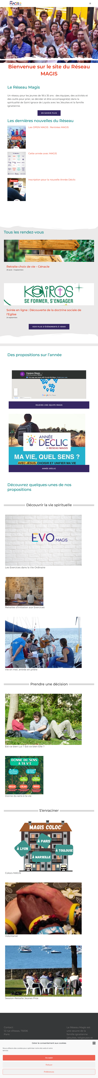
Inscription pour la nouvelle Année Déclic (52, 179)
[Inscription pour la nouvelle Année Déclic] (16, 189)
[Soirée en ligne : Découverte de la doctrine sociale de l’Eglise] (49, 294)
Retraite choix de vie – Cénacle (28, 266)
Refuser (49, 1065)
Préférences (49, 1072)
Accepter (49, 1058)
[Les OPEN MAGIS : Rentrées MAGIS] (16, 137)
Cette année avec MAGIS (42, 153)
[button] (94, 1043)
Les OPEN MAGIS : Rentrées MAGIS (48, 127)
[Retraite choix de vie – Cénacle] (49, 251)
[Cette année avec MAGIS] (16, 163)
